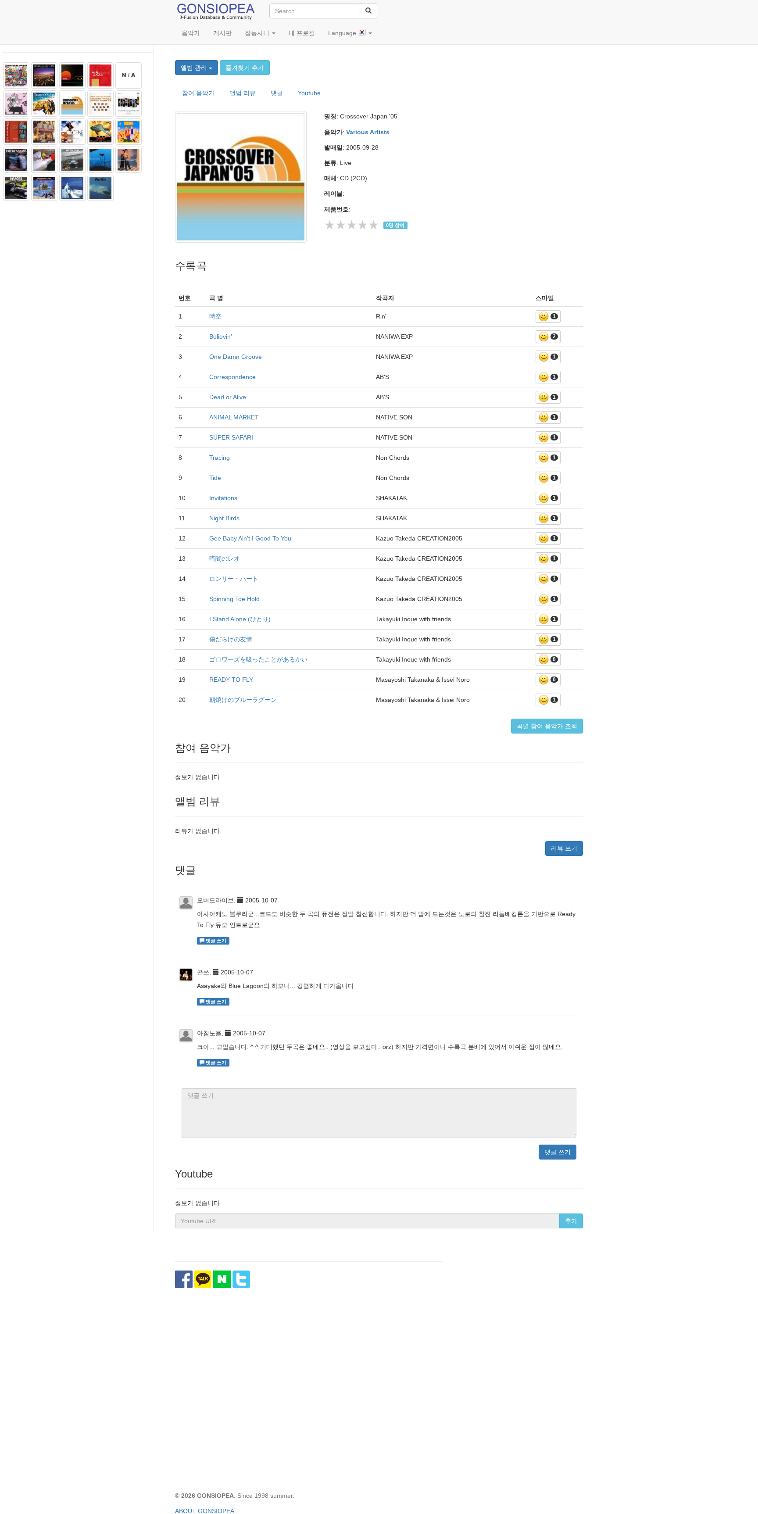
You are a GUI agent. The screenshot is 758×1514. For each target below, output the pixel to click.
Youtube (309, 93)
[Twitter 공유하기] (241, 1279)
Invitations (223, 497)
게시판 (222, 32)
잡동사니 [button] (258, 32)
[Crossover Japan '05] (243, 177)
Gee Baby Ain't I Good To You (250, 538)
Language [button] (343, 32)
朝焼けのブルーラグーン (243, 699)
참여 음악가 (198, 93)
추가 (571, 1220)
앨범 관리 (195, 67)
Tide (215, 477)
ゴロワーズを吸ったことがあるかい (258, 659)
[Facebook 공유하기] (184, 1279)
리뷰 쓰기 (564, 848)
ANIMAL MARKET (234, 417)
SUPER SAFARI (231, 437)
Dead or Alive (227, 397)
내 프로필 (302, 32)
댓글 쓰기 (557, 1152)
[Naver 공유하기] (222, 1279)
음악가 (191, 32)
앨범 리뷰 (242, 93)
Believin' (220, 336)
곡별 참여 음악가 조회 (547, 726)
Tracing (219, 457)
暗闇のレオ (224, 558)
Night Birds (224, 518)
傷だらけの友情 (230, 639)
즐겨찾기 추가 (244, 67)
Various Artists (368, 132)
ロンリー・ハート (233, 578)
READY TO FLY (231, 679)
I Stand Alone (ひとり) (240, 619)
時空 (215, 316)
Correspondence (232, 376)
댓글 (277, 93)
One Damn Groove (235, 356)
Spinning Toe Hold (234, 598)
